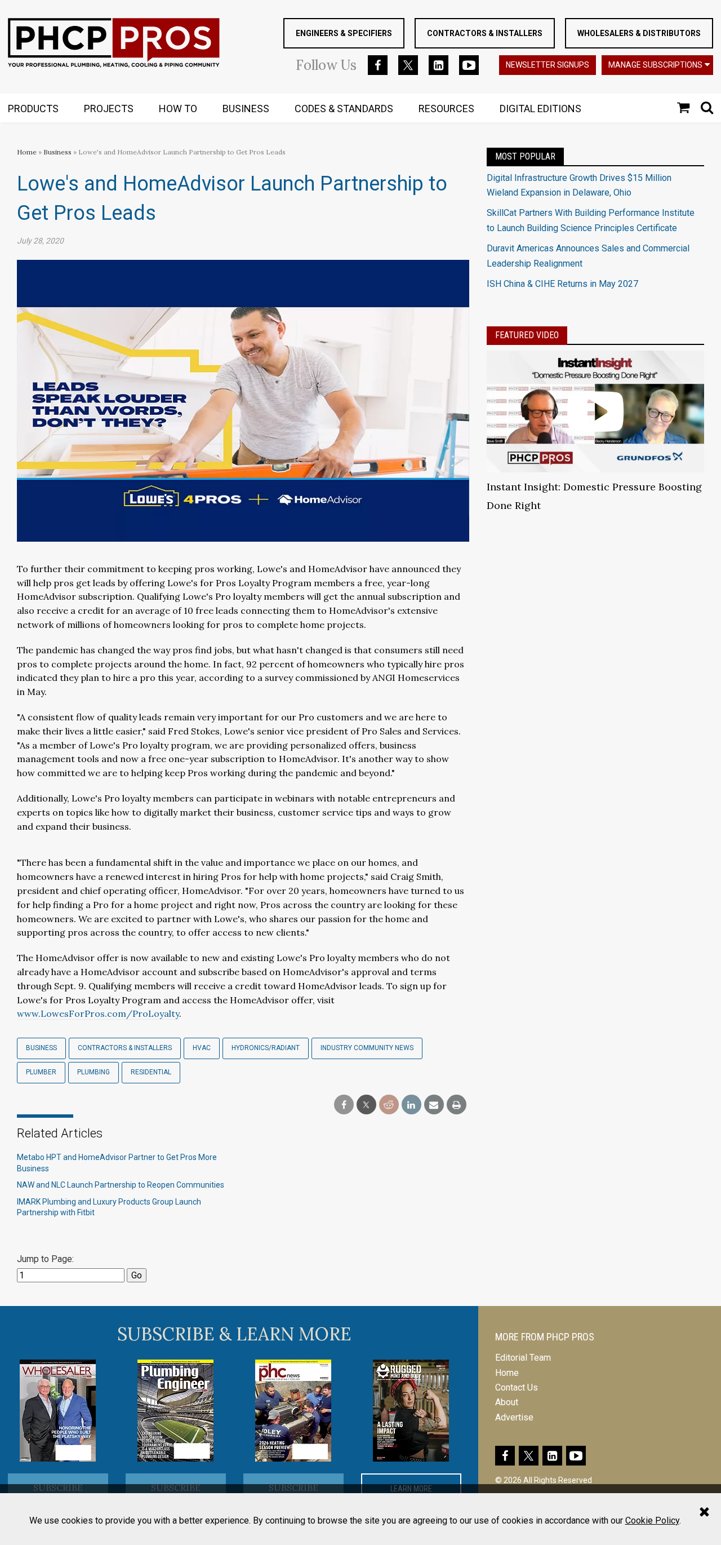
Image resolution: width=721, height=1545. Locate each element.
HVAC (202, 1048)
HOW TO (178, 108)
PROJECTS (108, 108)
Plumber (41, 1072)
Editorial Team (523, 1357)
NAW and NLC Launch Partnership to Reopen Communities (120, 1184)
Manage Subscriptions (655, 64)
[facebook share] (344, 1105)
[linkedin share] (411, 1105)
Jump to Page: (45, 1259)
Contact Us (516, 1387)
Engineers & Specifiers (344, 33)
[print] (456, 1105)
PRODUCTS (33, 108)
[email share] (434, 1105)
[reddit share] (389, 1105)
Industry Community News (367, 1048)
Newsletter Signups (547, 64)
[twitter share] (366, 1105)
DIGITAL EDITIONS (540, 108)
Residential (151, 1072)
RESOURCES (446, 108)
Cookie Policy (652, 1520)
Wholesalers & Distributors (639, 33)
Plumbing (93, 1072)
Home (27, 152)
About (506, 1402)
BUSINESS (245, 108)
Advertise (514, 1417)
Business (58, 152)
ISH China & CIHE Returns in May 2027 (562, 283)
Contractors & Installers (484, 33)
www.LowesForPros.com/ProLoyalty (98, 1013)
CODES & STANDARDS (344, 108)
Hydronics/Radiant (266, 1048)
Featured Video (527, 335)
